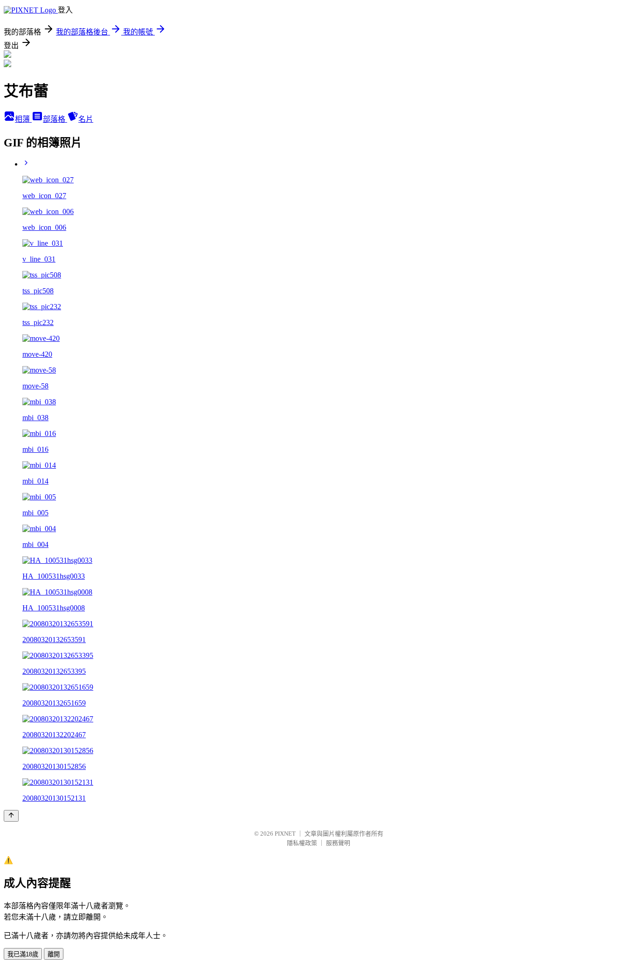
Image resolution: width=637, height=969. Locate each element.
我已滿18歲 (22, 954)
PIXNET (285, 833)
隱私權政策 (302, 842)
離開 (54, 954)
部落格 (55, 119)
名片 (85, 119)
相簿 (23, 119)
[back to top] (11, 816)
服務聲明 (338, 842)
